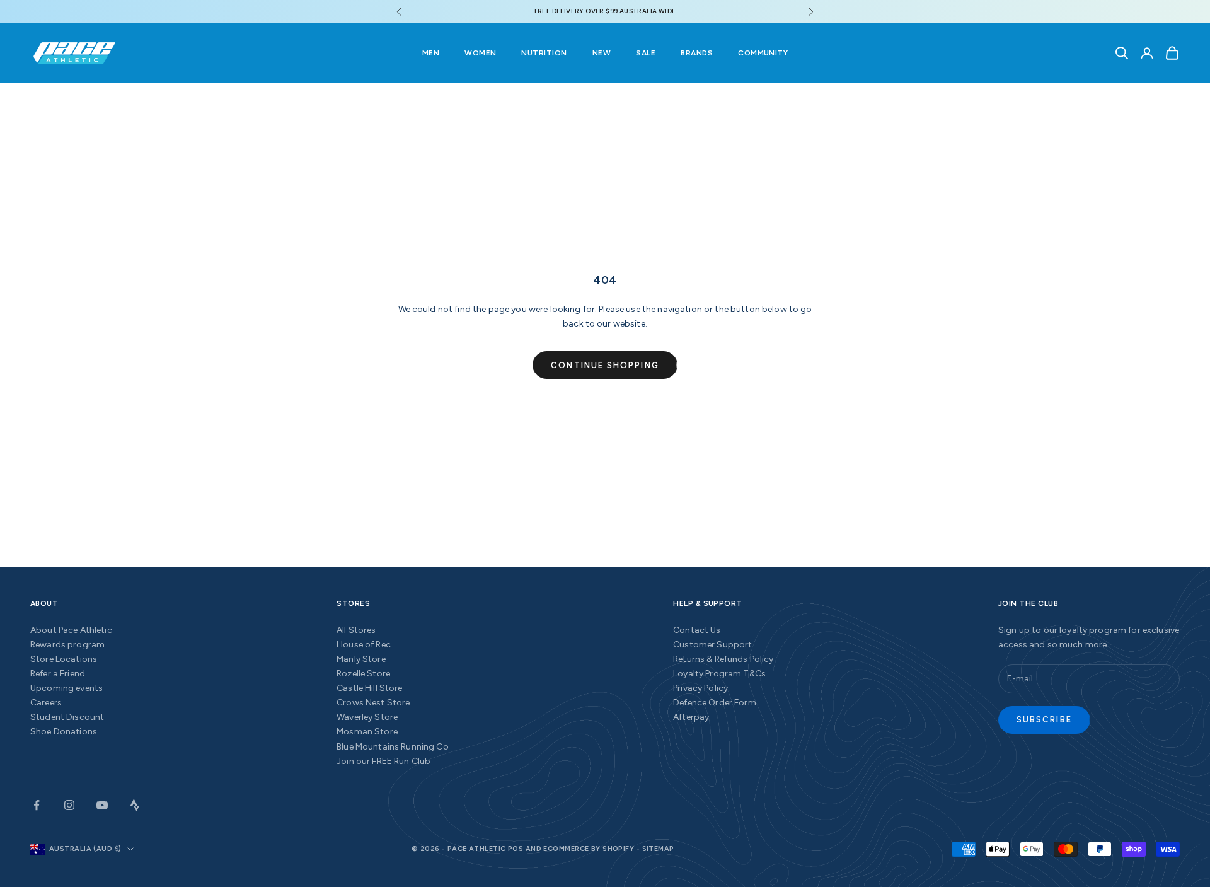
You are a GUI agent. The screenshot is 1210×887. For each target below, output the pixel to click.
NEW (601, 53)
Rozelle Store (363, 673)
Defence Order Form (714, 702)
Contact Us (696, 630)
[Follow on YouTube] (102, 805)
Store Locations (63, 659)
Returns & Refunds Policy (723, 659)
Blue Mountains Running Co (393, 746)
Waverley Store (367, 717)
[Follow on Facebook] (36, 805)
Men (430, 53)
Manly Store (361, 659)
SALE (645, 53)
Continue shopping (605, 365)
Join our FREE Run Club (383, 761)
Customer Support (712, 644)
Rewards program (67, 644)
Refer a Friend (57, 673)
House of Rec (364, 644)
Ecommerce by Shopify (588, 849)
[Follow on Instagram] (69, 805)
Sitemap (658, 849)
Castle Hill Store (369, 688)
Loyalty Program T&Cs (719, 673)
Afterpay (691, 717)
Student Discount (67, 717)
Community (763, 53)
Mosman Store (367, 731)
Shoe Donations (63, 731)
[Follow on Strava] (135, 805)
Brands (697, 53)
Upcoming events (66, 688)
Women (480, 53)
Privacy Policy (700, 688)
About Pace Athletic (71, 630)
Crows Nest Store (373, 702)
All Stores (356, 630)
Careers (46, 702)
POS (515, 849)
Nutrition (544, 53)
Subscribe (1044, 719)
